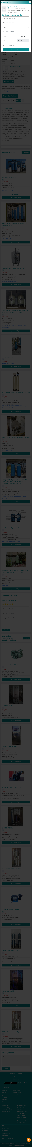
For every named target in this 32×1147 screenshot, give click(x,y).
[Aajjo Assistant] (29, 1140)
